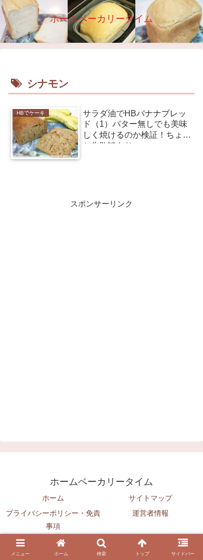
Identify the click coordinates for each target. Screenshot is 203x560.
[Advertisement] (101, 312)
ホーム (53, 498)
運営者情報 (150, 513)
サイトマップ (150, 498)
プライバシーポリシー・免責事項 (53, 519)
